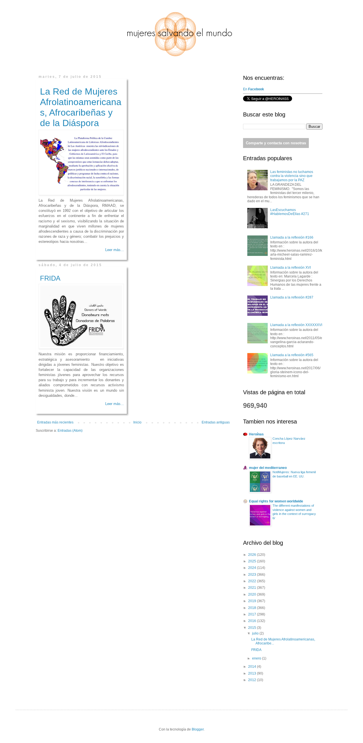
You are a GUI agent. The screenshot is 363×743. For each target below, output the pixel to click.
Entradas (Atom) (70, 431)
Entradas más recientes (55, 422)
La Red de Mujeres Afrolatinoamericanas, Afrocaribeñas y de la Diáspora (80, 107)
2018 (252, 608)
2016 (252, 621)
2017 (252, 614)
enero (257, 658)
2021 (252, 588)
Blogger (198, 729)
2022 (252, 581)
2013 (252, 673)
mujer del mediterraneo (268, 468)
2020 (252, 594)
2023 (252, 575)
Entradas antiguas (216, 422)
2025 (252, 561)
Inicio (137, 422)
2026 (252, 555)
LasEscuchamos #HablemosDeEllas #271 (289, 212)
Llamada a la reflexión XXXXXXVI (296, 325)
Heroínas (256, 434)
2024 (252, 568)
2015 (252, 628)
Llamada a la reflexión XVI (290, 268)
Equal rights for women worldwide (276, 501)
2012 (252, 680)
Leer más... (114, 250)
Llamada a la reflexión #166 (291, 237)
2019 (252, 601)
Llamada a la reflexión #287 (291, 297)
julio (255, 633)
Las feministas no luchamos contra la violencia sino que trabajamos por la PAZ (291, 176)
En (254, 89)
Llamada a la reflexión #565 (291, 355)
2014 (252, 667)
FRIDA (50, 278)
